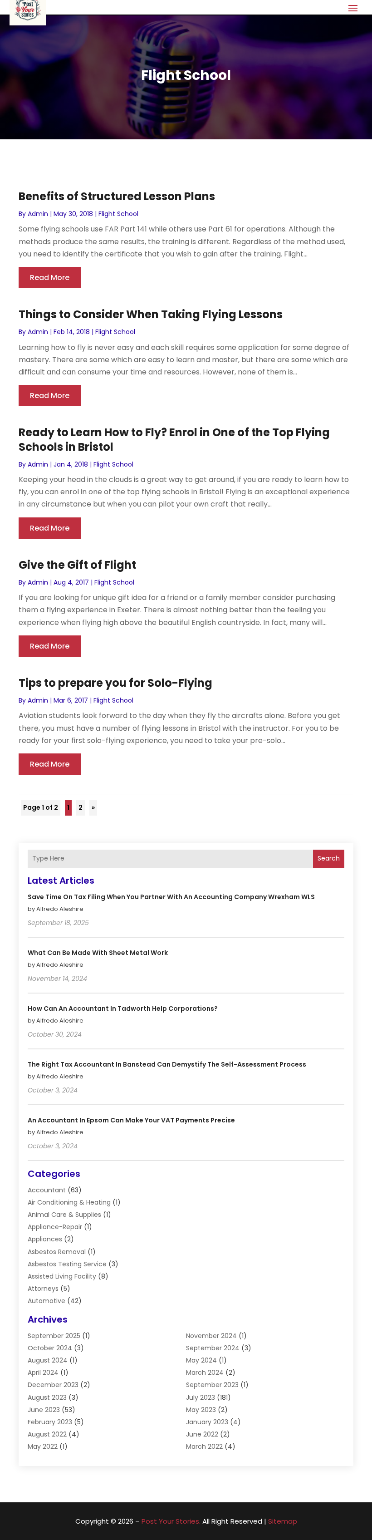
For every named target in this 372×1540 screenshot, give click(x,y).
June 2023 (44, 1409)
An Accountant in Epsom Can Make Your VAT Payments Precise (131, 1120)
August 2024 (48, 1360)
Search (329, 858)
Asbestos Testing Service (67, 1264)
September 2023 (212, 1384)
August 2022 (47, 1434)
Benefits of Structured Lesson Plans (117, 196)
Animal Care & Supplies (64, 1214)
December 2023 (53, 1384)
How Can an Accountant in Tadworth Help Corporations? (123, 1008)
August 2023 (47, 1397)
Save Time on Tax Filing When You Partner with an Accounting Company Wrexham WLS (171, 896)
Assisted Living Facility (62, 1276)
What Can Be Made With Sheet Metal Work (98, 952)
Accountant (47, 1190)
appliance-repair (55, 1226)
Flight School (118, 213)
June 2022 (202, 1434)
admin (38, 213)
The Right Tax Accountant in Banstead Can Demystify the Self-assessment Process (167, 1064)
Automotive (46, 1300)
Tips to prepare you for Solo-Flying (115, 682)
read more (49, 277)
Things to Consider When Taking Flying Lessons (151, 314)
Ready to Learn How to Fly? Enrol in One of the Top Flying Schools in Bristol (174, 439)
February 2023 (50, 1422)
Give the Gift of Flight (77, 564)
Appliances (45, 1239)
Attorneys (43, 1288)
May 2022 (43, 1446)
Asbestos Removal (57, 1251)
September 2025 (54, 1335)
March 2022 (204, 1446)
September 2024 (213, 1348)
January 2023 (207, 1422)
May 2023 (201, 1409)
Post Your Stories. (171, 1521)
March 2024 (205, 1372)
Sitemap (282, 1521)
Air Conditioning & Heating (69, 1202)
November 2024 (211, 1335)
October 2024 (50, 1348)
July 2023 (200, 1397)
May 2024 (201, 1360)
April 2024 (43, 1372)
